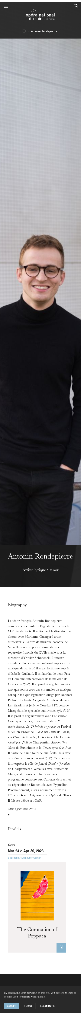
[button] (6, 6)
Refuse (28, 1006)
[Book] (61, 948)
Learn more (47, 1006)
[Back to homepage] (40, 15)
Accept (11, 1006)
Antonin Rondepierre (44, 31)
